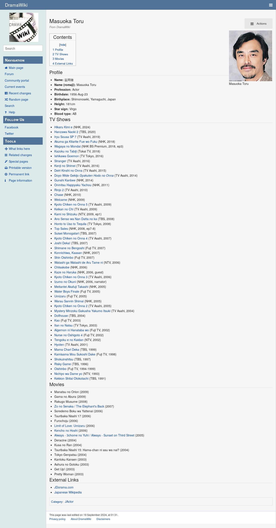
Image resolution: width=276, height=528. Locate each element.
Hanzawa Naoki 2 (66, 132)
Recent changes (20, 93)
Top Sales (61, 228)
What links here (19, 148)
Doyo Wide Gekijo (66, 175)
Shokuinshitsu (63, 359)
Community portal (17, 80)
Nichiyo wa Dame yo (68, 373)
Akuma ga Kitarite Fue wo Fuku (75, 141)
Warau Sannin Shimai (69, 301)
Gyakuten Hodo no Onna (97, 175)
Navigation (14, 60)
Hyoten (59, 344)
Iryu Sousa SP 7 (65, 137)
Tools (10, 141)
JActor (69, 501)
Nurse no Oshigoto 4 (68, 335)
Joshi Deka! (62, 243)
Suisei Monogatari (66, 233)
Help (12, 112)
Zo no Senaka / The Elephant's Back (79, 406)
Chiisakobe (61, 267)
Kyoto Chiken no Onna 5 (71, 204)
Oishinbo (60, 368)
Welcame (60, 199)
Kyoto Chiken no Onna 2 (71, 306)
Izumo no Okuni (65, 281)
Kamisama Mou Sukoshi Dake (74, 354)
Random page (18, 99)
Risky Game (62, 364)
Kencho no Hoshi (66, 430)
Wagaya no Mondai (67, 146)
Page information (20, 180)
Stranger (60, 161)
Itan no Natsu (63, 325)
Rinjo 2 (59, 190)
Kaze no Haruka (65, 272)
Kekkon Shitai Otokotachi (71, 378)
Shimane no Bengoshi (69, 248)
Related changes (20, 155)
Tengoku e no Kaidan (68, 340)
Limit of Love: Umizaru (69, 425)
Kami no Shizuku (65, 214)
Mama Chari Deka (66, 349)
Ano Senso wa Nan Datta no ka (75, 219)
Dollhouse (61, 315)
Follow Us (14, 119)
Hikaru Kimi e (63, 127)
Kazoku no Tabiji (65, 151)
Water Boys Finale (66, 291)
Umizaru (60, 296)
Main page (16, 67)
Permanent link (19, 174)
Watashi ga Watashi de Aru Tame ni (78, 262)
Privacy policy (57, 519)
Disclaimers (103, 519)
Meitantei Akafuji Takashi (71, 286)
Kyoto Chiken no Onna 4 (71, 238)
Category (57, 501)
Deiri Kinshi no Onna (68, 170)
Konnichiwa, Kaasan (68, 253)
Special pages (18, 161)
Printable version (20, 167)
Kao (57, 320)
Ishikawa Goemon (66, 156)
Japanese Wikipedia (68, 492)
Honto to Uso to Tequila (70, 224)
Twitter (9, 133)
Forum (9, 74)
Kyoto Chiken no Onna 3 (71, 277)
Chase (58, 194)
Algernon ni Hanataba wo (71, 330)
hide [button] (62, 45)
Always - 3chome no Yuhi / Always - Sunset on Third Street (94, 435)
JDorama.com (64, 487)
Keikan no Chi (63, 209)
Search (9, 105)
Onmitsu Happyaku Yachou (72, 185)
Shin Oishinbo (63, 257)
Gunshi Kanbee (64, 180)
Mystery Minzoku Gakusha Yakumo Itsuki (82, 311)
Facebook (11, 127)
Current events (15, 86)
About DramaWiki (81, 519)
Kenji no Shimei (64, 165)
